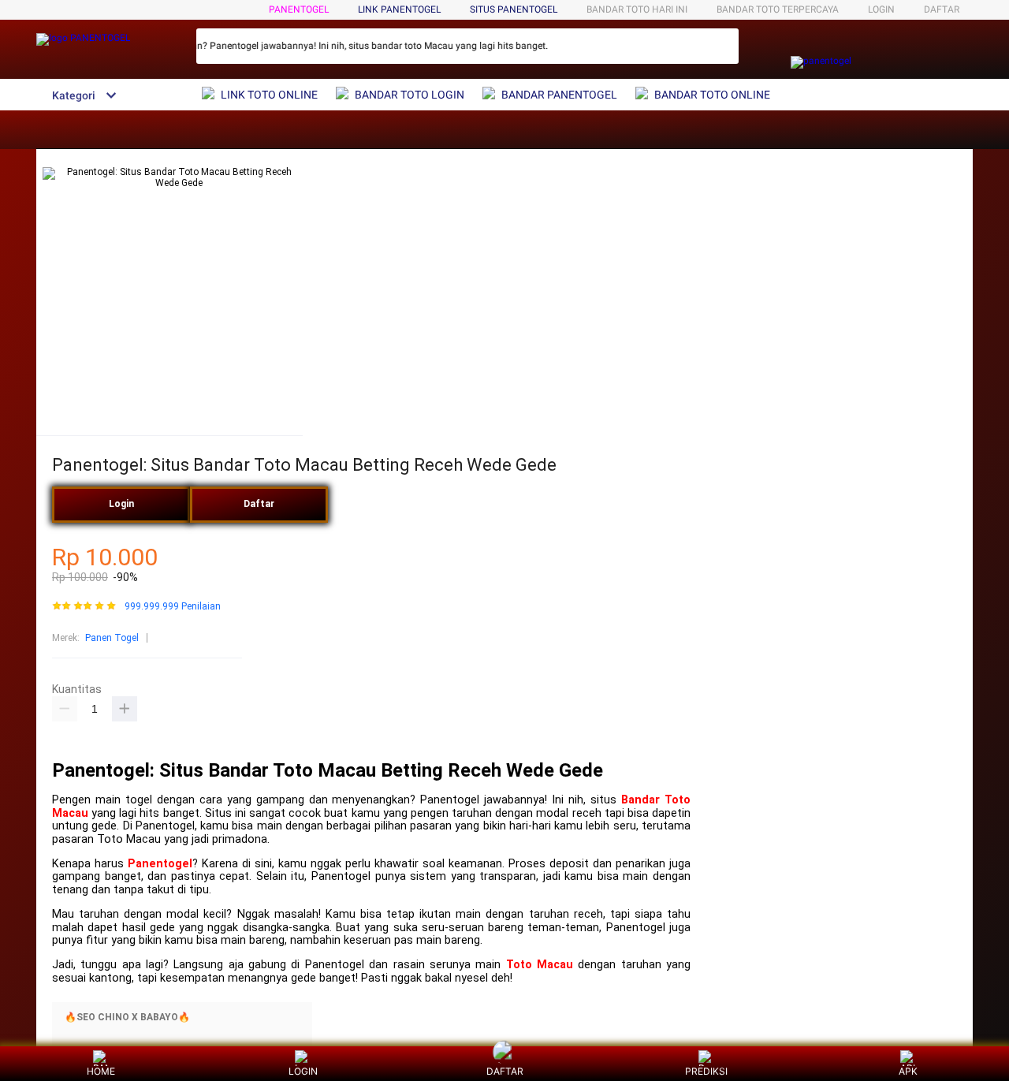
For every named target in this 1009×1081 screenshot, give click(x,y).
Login (121, 503)
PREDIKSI (706, 1071)
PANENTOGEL (299, 9)
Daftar (259, 503)
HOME (101, 1071)
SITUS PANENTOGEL (513, 9)
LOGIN (881, 9)
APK (908, 1071)
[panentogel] (821, 60)
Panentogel (160, 863)
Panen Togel (112, 637)
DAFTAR (941, 9)
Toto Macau (539, 964)
